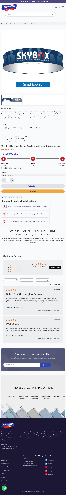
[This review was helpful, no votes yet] (55, 310)
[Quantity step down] (3, 180)
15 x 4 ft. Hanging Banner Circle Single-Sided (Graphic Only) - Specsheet (27, 214)
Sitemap (3, 484)
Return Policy (5, 467)
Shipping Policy (5, 470)
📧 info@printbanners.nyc (40, 1)
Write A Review (55, 267)
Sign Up (44, 365)
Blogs (3, 477)
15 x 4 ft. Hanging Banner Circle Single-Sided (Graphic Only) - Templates (27, 221)
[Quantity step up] (12, 180)
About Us (4, 460)
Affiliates (4, 474)
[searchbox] (9, 280)
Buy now (33, 191)
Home (2, 23)
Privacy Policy (5, 463)
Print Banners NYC (38, 491)
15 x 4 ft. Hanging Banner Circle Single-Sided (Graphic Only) (20, 23)
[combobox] (28, 14)
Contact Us (4, 481)
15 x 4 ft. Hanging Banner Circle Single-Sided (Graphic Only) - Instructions (28, 206)
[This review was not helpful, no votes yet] (58, 310)
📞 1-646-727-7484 (24, 1)
